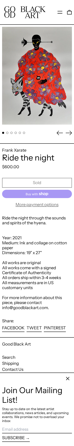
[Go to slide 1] (3, 133)
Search (8, 357)
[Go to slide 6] (24, 133)
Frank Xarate (14, 150)
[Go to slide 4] (16, 133)
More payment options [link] (37, 204)
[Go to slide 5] (20, 133)
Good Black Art (16, 344)
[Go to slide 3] (11, 133)
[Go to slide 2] (7, 133)
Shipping (10, 363)
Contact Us (12, 369)
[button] (69, 12)
